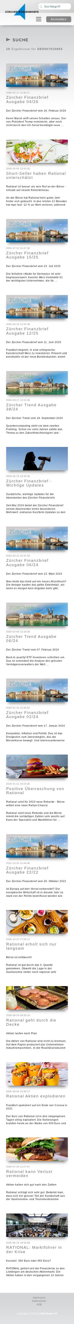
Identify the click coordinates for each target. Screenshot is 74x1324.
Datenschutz (39, 1301)
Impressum (39, 1297)
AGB (39, 1304)
